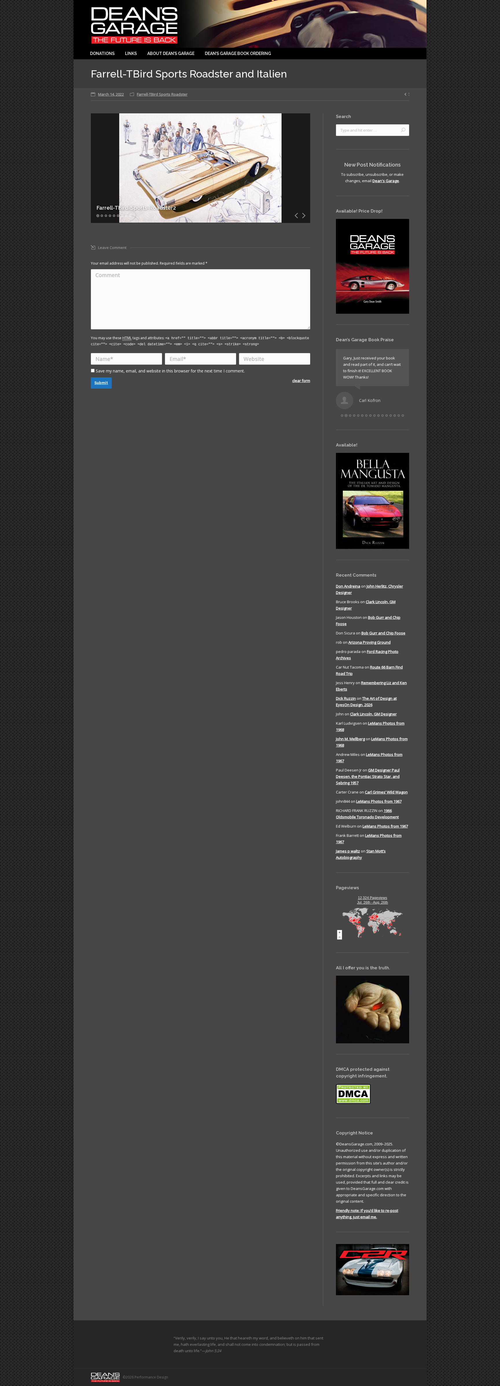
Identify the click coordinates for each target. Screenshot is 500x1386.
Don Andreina (348, 586)
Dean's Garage (385, 180)
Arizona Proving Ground (369, 642)
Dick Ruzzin (346, 698)
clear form (301, 380)
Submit (101, 383)
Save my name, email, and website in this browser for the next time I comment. (170, 371)
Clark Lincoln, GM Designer (373, 714)
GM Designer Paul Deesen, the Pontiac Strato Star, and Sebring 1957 (368, 776)
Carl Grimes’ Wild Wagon (386, 792)
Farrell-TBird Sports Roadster (162, 94)
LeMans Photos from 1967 (379, 801)
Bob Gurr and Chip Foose (383, 633)
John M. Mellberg (350, 738)
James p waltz (348, 851)
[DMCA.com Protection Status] (353, 1102)
